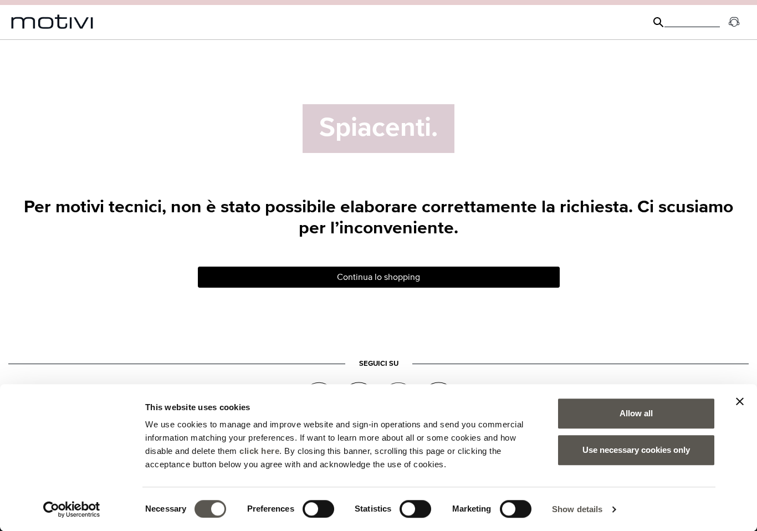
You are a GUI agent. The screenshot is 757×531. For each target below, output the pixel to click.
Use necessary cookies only (636, 450)
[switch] (318, 509)
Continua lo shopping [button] (378, 277)
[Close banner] (740, 401)
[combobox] (692, 22)
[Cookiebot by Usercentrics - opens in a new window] (71, 509)
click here (259, 451)
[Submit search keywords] (658, 22)
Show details (577, 509)
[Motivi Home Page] (52, 21)
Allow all (636, 413)
